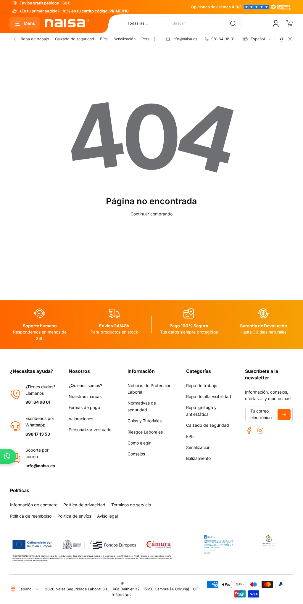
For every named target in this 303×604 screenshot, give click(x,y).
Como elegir (139, 442)
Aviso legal (107, 515)
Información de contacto (33, 504)
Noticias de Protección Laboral (149, 388)
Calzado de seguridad (74, 39)
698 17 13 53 (37, 434)
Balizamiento (198, 458)
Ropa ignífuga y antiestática (201, 410)
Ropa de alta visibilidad (208, 396)
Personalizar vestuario (90, 429)
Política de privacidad (84, 504)
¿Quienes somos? (85, 385)
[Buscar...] (233, 23)
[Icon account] (275, 23)
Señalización (125, 39)
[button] (24, 23)
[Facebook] (281, 39)
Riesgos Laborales (145, 431)
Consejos (136, 453)
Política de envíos (74, 515)
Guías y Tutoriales (145, 420)
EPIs (104, 39)
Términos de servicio (131, 504)
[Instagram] (290, 39)
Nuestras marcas (85, 396)
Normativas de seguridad (142, 406)
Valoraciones (81, 418)
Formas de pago (84, 407)
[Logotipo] (67, 23)
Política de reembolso (30, 515)
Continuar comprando (151, 213)
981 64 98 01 (37, 402)
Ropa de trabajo (35, 39)
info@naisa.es (40, 465)
